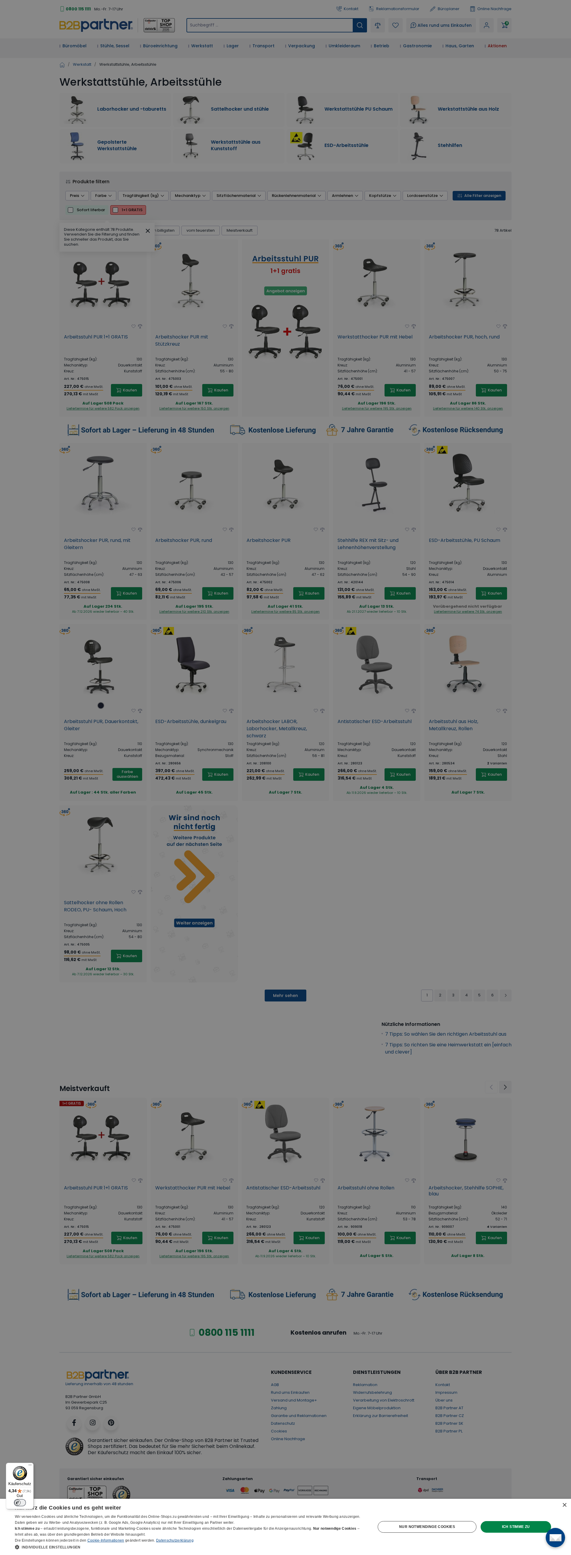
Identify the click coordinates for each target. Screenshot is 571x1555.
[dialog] (285, 1527)
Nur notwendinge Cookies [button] (427, 1527)
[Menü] (30, 1466)
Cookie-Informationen (105, 1540)
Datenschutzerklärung (175, 1540)
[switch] (20, 1502)
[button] (190, 1547)
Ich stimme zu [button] (516, 1527)
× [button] (564, 1505)
